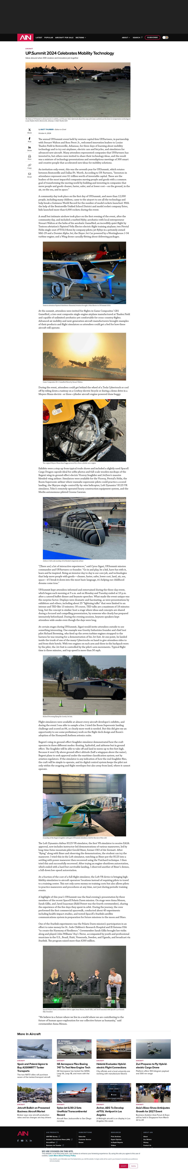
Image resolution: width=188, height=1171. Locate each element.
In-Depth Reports (117, 1142)
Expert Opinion (116, 1139)
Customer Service (85, 1139)
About (145, 1137)
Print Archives (116, 1137)
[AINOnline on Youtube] (22, 1141)
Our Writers (147, 1139)
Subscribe (152, 37)
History (145, 1142)
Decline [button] (133, 1166)
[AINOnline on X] (26, 1141)
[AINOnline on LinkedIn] (31, 1141)
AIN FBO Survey (51, 1137)
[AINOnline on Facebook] (18, 1141)
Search (136, 37)
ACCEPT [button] (123, 1166)
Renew (81, 1142)
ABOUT (125, 38)
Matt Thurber (47, 129)
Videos (113, 1145)
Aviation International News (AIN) (58, 1139)
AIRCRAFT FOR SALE (64, 38)
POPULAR (48, 38)
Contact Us (147, 1145)
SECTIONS (80, 38)
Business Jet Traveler (53, 1145)
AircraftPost (50, 1142)
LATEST (39, 38)
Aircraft (29, 49)
